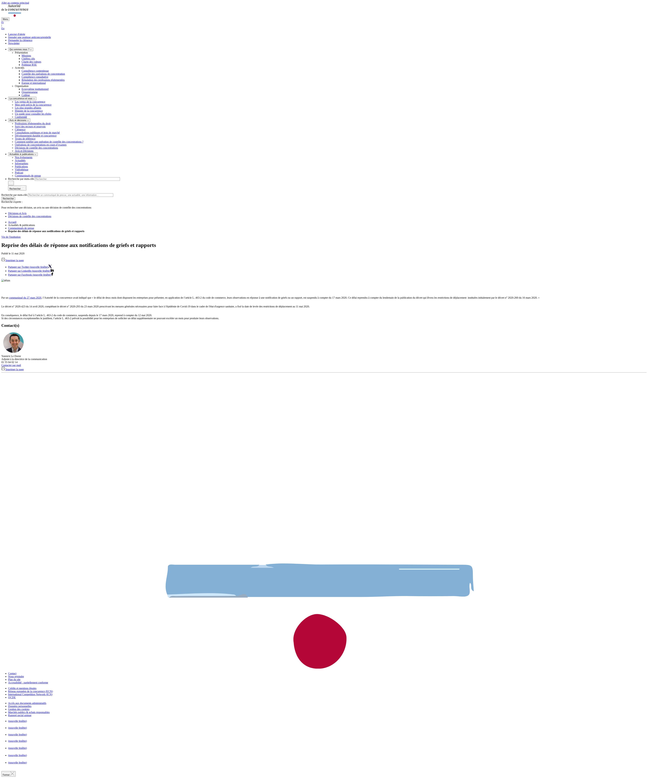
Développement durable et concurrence (36, 135)
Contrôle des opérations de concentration (43, 73)
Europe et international (34, 83)
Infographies (21, 163)
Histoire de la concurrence (29, 110)
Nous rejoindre (16, 676)
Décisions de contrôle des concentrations (36, 147)
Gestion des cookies (18, 709)
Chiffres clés (28, 58)
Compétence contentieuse (35, 70)
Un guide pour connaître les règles (33, 113)
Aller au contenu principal (15, 2)
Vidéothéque (21, 169)
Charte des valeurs (31, 61)
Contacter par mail (11, 365)
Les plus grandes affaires (28, 107)
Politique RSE (29, 64)
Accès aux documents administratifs (27, 703)
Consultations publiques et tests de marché (37, 132)
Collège (26, 95)
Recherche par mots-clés (21, 178)
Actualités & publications (21, 154)
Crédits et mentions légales (22, 688)
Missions (26, 55)
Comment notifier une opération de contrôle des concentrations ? (49, 141)
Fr (2, 22)
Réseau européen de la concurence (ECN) (30, 691)
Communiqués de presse (28, 175)
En (2, 28)
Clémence (20, 129)
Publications (21, 166)
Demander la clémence (20, 40)
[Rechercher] (11, 183)
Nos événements (23, 157)
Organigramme (30, 92)
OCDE (12, 697)
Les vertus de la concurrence (30, 101)
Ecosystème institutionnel (35, 89)
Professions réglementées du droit (32, 123)
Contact (12, 673)
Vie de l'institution (11, 236)
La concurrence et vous (21, 98)
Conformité (21, 116)
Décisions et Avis (17, 213)
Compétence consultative (35, 76)
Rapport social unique (19, 715)
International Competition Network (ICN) (30, 694)
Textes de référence (25, 138)
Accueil (12, 222)
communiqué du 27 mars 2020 (25, 297)
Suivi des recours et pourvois (30, 126)
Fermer (6, 775)
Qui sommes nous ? (19, 49)
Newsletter (14, 43)
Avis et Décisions (24, 150)
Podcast (19, 172)
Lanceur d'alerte (16, 34)
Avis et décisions (18, 120)
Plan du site (14, 679)
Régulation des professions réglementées (43, 79)
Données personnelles (19, 706)
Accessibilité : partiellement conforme (28, 682)
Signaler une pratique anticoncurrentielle (29, 37)
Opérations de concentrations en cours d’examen (40, 144)
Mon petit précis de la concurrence (33, 104)
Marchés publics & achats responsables (29, 712)
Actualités (20, 160)
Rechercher (8, 198)
